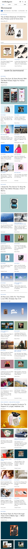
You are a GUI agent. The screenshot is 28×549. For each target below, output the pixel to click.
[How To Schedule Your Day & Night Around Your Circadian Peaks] (7, 474)
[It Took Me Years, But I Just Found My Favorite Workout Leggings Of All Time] (20, 129)
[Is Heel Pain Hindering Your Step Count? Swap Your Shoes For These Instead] (21, 51)
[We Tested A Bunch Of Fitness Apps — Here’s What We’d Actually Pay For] (7, 167)
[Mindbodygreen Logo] (7, 2)
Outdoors (21, 10)
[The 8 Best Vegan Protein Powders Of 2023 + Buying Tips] (7, 51)
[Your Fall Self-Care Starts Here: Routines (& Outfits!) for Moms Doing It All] (20, 344)
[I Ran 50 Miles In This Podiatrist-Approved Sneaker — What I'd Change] (20, 453)
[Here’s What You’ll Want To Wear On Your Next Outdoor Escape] (7, 325)
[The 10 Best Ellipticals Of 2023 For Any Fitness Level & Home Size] (14, 31)
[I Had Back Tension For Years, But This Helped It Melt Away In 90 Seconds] (20, 325)
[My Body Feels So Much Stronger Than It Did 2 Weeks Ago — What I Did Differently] (14, 530)
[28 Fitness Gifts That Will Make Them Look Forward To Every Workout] (7, 277)
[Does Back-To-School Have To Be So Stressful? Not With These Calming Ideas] (7, 453)
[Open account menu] (25, 2)
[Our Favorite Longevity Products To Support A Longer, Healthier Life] (14, 419)
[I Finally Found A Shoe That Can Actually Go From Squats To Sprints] (20, 109)
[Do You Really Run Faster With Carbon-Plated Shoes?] (7, 257)
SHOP (25, 4)
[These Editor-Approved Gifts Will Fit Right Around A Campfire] (20, 277)
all (2, 10)
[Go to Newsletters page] (20, 2)
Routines (14, 10)
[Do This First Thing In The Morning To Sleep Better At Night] (20, 474)
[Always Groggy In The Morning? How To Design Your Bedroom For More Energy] (7, 492)
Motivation (7, 10)
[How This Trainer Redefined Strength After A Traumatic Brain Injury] (7, 129)
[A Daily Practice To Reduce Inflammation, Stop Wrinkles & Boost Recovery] (7, 238)
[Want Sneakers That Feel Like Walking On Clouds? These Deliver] (20, 364)
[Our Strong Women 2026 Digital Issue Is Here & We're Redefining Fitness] (7, 217)
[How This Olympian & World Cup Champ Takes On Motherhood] (20, 148)
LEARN (9, 4)
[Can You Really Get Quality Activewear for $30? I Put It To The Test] (20, 167)
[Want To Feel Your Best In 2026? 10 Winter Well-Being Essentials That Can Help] (20, 217)
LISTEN (15, 4)
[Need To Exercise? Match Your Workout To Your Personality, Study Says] (7, 344)
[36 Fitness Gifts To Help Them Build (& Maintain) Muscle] (7, 433)
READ (3, 4)
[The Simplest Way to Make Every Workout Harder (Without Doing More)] (7, 148)
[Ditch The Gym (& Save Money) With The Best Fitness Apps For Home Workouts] (14, 95)
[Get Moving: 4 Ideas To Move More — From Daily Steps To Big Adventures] (20, 382)
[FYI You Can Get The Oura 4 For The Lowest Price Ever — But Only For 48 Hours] (7, 109)
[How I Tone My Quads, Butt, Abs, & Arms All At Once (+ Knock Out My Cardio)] (20, 257)
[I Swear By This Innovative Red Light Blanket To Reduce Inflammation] (7, 364)
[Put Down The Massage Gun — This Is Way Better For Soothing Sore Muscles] (20, 238)
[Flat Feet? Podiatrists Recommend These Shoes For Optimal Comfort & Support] (7, 544)
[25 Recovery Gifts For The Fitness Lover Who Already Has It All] (14, 311)
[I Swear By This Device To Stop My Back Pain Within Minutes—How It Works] (14, 203)
